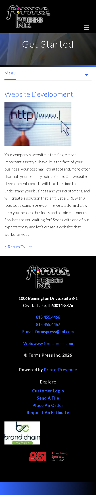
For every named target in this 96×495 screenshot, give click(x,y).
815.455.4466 (48, 317)
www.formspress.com (53, 343)
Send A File (48, 398)
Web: (28, 343)
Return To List (20, 246)
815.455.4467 (48, 324)
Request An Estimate (48, 412)
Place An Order (48, 405)
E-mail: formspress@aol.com (48, 331)
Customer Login (48, 390)
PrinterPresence (60, 369)
